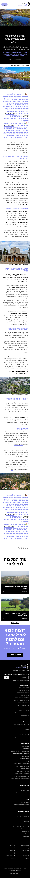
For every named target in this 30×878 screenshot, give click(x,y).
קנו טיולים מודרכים (24, 802)
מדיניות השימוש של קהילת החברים (20, 793)
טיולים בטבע (15, 31)
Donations (26, 836)
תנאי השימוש (18, 680)
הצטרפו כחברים (4, 4)
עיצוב (16, 874)
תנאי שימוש (26, 855)
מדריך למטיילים (25, 768)
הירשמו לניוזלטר (25, 845)
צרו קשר (27, 813)
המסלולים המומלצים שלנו (22, 766)
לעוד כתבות (15, 623)
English (27, 858)
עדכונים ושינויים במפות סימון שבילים (20, 778)
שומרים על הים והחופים (23, 692)
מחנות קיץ (26, 761)
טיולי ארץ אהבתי (24, 758)
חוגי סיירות (26, 727)
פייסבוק (11, 845)
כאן (12, 469)
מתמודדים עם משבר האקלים (22, 697)
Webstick (18, 870)
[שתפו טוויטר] (21, 548)
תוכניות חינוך (25, 729)
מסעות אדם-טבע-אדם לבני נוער (21, 763)
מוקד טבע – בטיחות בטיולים (22, 773)
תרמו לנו (27, 834)
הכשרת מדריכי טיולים (23, 734)
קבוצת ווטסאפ (9, 855)
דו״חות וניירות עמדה (24, 715)
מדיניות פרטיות (25, 853)
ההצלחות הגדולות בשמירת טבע (21, 826)
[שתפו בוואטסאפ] (19, 549)
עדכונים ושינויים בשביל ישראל (21, 776)
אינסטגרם (10, 848)
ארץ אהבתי (9, 126)
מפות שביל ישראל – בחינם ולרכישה (20, 751)
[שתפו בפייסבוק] (23, 549)
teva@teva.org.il (17, 670)
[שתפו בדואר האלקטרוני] (16, 549)
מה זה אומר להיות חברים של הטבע (20, 788)
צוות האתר (26, 848)
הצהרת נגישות (25, 850)
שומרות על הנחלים (24, 695)
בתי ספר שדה (25, 746)
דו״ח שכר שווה (25, 831)
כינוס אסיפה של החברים (23, 816)
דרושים (27, 823)
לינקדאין (13, 858)
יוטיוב (11, 850)
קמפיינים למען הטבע (24, 687)
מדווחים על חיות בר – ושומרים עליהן (20, 712)
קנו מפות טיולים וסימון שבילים (21, 804)
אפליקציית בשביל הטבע (23, 771)
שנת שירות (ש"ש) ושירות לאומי (21, 724)
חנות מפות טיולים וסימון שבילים (21, 753)
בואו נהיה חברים (25, 790)
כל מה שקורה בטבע (24, 710)
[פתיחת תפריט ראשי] (28, 2)
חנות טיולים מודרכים (24, 756)
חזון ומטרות (26, 821)
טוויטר (11, 853)
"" (18, 445)
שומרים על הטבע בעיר (23, 702)
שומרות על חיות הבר (24, 690)
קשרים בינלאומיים (24, 829)
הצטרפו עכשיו (16, 655)
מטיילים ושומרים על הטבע (22, 705)
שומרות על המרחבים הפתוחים (21, 700)
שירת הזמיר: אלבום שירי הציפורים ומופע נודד (18, 737)
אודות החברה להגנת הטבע (22, 818)
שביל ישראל (26, 748)
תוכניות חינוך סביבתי (24, 732)
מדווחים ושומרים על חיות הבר (21, 707)
